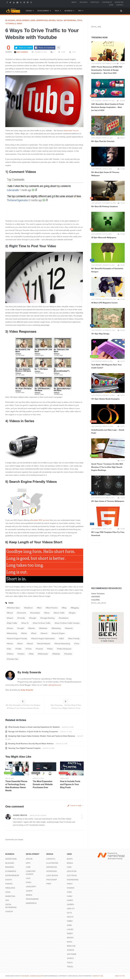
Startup (9, 912)
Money (70, 933)
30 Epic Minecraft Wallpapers (103, 237)
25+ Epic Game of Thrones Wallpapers (107, 501)
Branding (9, 867)
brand (10, 613)
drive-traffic (59, 613)
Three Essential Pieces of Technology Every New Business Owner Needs (16, 786)
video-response (64, 649)
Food (69, 892)
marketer (43, 628)
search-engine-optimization (43, 638)
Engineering (72, 880)
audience (29, 608)
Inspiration (42, 20)
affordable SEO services (39, 520)
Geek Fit (71, 909)
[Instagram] (28, 2)
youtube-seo (13, 659)
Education (71, 871)
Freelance (10, 888)
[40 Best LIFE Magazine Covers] (108, 287)
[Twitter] (11, 2)
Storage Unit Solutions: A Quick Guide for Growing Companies (33, 732)
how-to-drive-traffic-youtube (67, 623)
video (50, 649)
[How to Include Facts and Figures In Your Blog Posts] (72, 768)
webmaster (43, 654)
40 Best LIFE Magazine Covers (104, 303)
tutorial (40, 649)
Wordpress (31, 903)
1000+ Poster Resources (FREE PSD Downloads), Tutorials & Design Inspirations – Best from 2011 (106, 70)
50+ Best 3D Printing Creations (104, 206)
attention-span (14, 608)
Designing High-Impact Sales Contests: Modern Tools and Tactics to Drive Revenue (41, 736)
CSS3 (28, 878)
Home (69, 925)
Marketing (10, 896)
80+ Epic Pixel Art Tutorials (102, 141)
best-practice (52, 608)
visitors (22, 654)
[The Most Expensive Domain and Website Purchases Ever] (44, 768)
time (77, 644)
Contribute (107, 2)
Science (70, 950)
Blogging (10, 20)
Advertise (119, 2)
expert (10, 618)
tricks (29, 649)
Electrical (72, 875)
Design (29, 11)
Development (43, 11)
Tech (57, 11)
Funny (69, 896)
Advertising (11, 859)
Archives (83, 2)
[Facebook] (7, 2)
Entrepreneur (12, 875)
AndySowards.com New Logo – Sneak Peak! (107, 431)
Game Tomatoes (98, 594)
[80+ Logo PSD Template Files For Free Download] (108, 516)
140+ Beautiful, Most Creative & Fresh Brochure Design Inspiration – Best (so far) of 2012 (107, 107)
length (21, 628)
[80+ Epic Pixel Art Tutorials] (108, 125)
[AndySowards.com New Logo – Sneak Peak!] (108, 414)
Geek (32, 20)
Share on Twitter (25, 48)
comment (22, 613)
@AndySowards (54, 685)
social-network (44, 644)
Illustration (52, 863)
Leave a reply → (77, 805)
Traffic (19, 649)
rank (34, 633)
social (30, 644)
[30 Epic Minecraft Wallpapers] (108, 222)
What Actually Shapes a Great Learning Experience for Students (34, 727)
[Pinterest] (24, 2)
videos (10, 654)
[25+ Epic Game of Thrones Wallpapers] (108, 485)
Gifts (69, 913)
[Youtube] (14, 2)
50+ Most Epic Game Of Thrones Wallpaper (105, 173)
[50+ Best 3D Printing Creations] (108, 191)
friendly (21, 618)
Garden (70, 904)
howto (10, 628)
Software (71, 954)
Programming (32, 899)
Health (70, 917)
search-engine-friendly (17, 638)
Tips (79, 11)
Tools (69, 963)
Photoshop (51, 880)
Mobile (29, 895)
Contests (50, 859)
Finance (9, 884)
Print (48, 884)
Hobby (70, 921)
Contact (119, 5)
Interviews (51, 871)
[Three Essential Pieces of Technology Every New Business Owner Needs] (17, 768)
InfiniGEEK (95, 597)
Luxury (70, 929)
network (69, 628)
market (32, 628)
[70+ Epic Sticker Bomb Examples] (108, 383)
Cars (69, 867)
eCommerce (10, 871)
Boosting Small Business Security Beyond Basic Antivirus (31, 744)
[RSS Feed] (21, 2)
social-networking (62, 644)
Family (70, 884)
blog (64, 608)
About (74, 2)
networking (12, 633)
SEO (62, 638)
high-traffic (12, 623)
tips (9, 649)
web (32, 654)
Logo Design (52, 875)
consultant (35, 613)
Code (28, 867)
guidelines (64, 618)
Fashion (70, 888)
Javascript (31, 887)
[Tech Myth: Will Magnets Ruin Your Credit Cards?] (108, 349)
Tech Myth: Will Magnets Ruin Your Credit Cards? (106, 366)
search (44, 633)
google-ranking (47, 618)
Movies (52, 20)
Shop (111, 5)
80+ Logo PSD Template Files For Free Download (107, 533)
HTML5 (28, 882)
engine (72, 613)
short (20, 644)
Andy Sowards (22, 52)
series (10, 644)
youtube (68, 654)
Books (70, 863)
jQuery (29, 891)
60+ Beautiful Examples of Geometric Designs (107, 270)
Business (68, 11)
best (40, 608)
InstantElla (95, 600)
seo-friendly (74, 638)
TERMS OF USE (97, 976)
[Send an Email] (18, 2)
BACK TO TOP (120, 976)
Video (19, 24)
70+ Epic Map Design (100, 334)
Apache (29, 859)
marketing (57, 628)
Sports (70, 958)
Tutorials (10, 24)
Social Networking (66, 20)
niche (24, 633)
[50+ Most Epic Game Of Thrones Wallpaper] (108, 156)
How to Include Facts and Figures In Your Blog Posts (70, 784)
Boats (69, 859)
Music (69, 942)
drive (47, 613)
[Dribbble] (31, 2)
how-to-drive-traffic (42, 623)
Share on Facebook (46, 48)
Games (70, 900)
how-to (25, 623)
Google (33, 618)
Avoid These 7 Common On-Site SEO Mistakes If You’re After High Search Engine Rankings (107, 467)
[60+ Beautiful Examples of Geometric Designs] (108, 253)
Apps (28, 863)
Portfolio (94, 2)
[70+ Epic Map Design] (108, 318)
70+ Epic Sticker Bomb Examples (105, 399)
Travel (70, 967)
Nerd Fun (71, 946)
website (56, 654)
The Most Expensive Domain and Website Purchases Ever (43, 784)
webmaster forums (70, 130)
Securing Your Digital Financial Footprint (24, 748)
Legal (8, 892)
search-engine (59, 633)
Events (8, 880)
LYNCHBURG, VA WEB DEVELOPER (32, 976)
